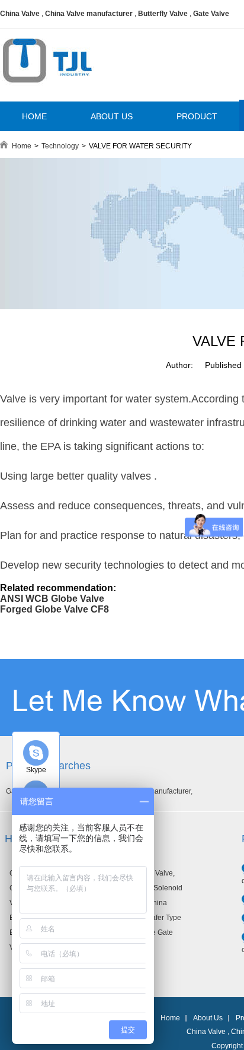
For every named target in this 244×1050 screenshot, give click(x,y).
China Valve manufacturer (89, 13)
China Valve (20, 13)
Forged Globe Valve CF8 (54, 609)
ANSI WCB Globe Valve (52, 599)
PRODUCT (196, 116)
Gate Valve (211, 13)
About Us (208, 1018)
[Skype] (36, 753)
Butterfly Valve (163, 13)
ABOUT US (112, 116)
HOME (34, 116)
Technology (60, 146)
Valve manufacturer (160, 791)
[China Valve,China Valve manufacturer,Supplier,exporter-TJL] (47, 91)
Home (21, 146)
